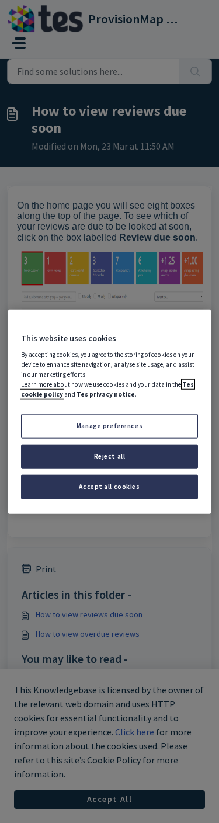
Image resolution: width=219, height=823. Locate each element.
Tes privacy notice (106, 394)
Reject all (110, 456)
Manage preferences (109, 426)
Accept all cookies (109, 486)
